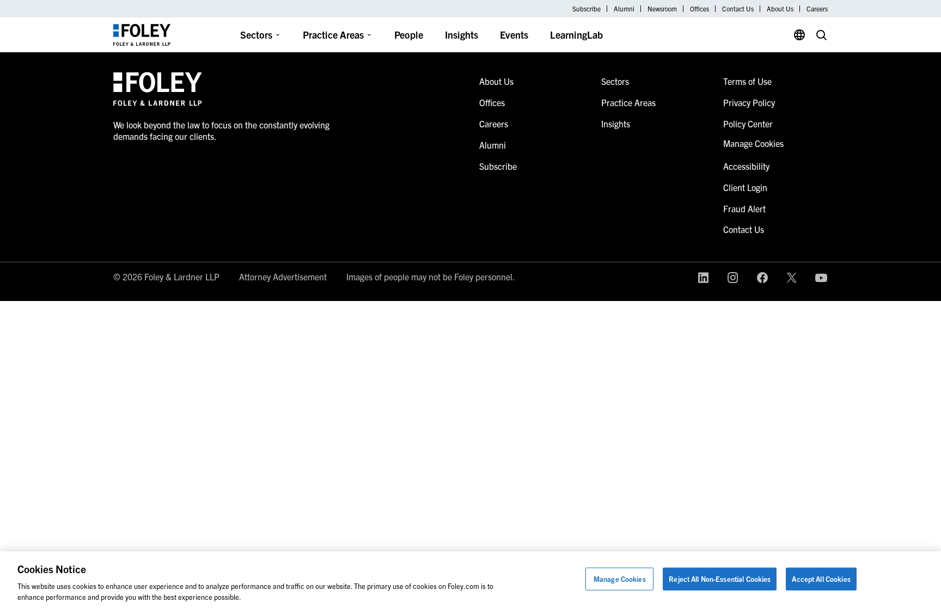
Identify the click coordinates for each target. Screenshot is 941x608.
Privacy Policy (749, 102)
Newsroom (662, 8)
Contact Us (738, 8)
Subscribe (586, 8)
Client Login (745, 187)
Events (514, 34)
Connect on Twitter (791, 277)
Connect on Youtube (821, 277)
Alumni (624, 8)
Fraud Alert (744, 208)
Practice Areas (333, 34)
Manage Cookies (620, 579)
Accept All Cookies (821, 579)
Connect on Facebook (762, 277)
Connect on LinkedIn (703, 277)
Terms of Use (747, 81)
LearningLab (576, 34)
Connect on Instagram (733, 277)
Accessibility (746, 166)
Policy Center (748, 123)
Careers (817, 8)
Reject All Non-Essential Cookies (720, 579)
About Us (780, 8)
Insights (461, 34)
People (408, 34)
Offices (699, 8)
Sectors (256, 34)
